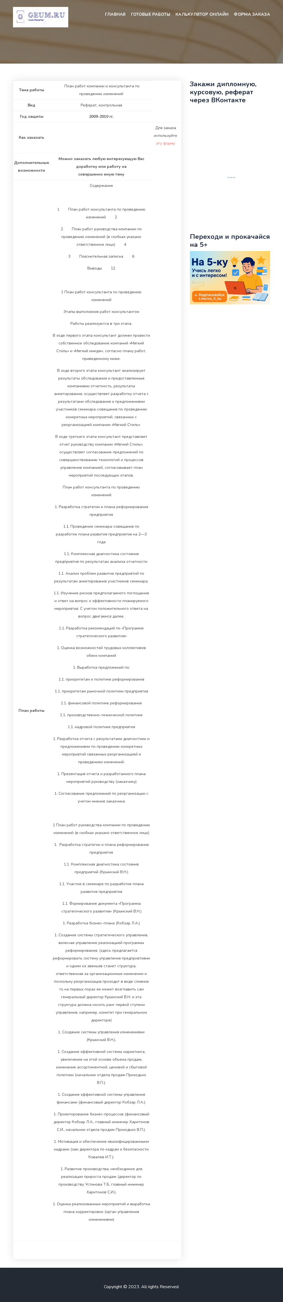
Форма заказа (252, 14)
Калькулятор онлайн (202, 14)
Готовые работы (150, 14)
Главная (115, 14)
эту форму (165, 143)
